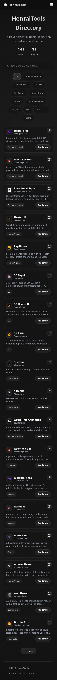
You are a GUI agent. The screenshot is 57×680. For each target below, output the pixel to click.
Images (14, 109)
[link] (28, 140)
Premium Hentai (33, 76)
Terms (22, 673)
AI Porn (39, 84)
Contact (32, 673)
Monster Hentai (36, 101)
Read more (43, 147)
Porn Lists (41, 109)
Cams (28, 117)
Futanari (17, 101)
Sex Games (19, 93)
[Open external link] (49, 130)
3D (27, 109)
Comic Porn (37, 93)
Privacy (12, 673)
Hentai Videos (21, 84)
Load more (28, 651)
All (17, 76)
